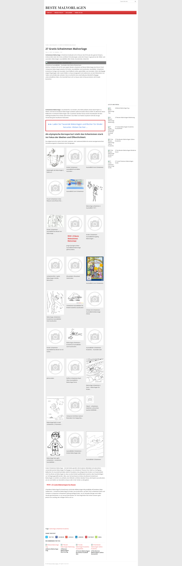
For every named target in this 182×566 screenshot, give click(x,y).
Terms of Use (78, 12)
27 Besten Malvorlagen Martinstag (125, 117)
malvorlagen (53, 45)
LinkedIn (80, 537)
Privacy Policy (59, 12)
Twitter (51, 537)
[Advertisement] (91, 27)
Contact (49, 12)
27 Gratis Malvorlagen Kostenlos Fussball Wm (124, 127)
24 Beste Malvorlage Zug (122, 108)
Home (47, 45)
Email (100, 537)
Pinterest (91, 537)
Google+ (71, 537)
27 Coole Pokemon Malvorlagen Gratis (124, 162)
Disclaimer (69, 12)
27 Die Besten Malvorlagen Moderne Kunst (125, 151)
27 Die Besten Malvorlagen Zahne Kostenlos (125, 140)
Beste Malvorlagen (54, 563)
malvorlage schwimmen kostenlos (59, 529)
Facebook (61, 537)
